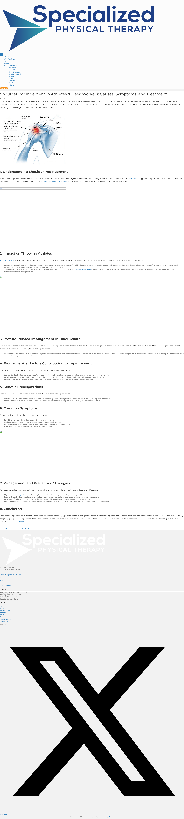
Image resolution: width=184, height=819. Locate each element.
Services (7, 61)
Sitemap (111, 817)
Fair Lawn (12, 76)
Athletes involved (7, 260)
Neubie (6, 63)
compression (135, 179)
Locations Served (15, 74)
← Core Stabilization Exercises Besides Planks (16, 529)
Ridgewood (12, 85)
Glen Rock (12, 78)
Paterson (12, 81)
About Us (7, 57)
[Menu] (1, 54)
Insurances (12, 68)
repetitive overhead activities (55, 182)
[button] (0, 628)
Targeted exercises (24, 495)
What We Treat (9, 59)
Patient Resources (10, 66)
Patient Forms (14, 70)
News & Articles (14, 72)
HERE (21, 522)
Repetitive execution (83, 269)
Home (2, 606)
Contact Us (4, 621)
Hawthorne (13, 83)
